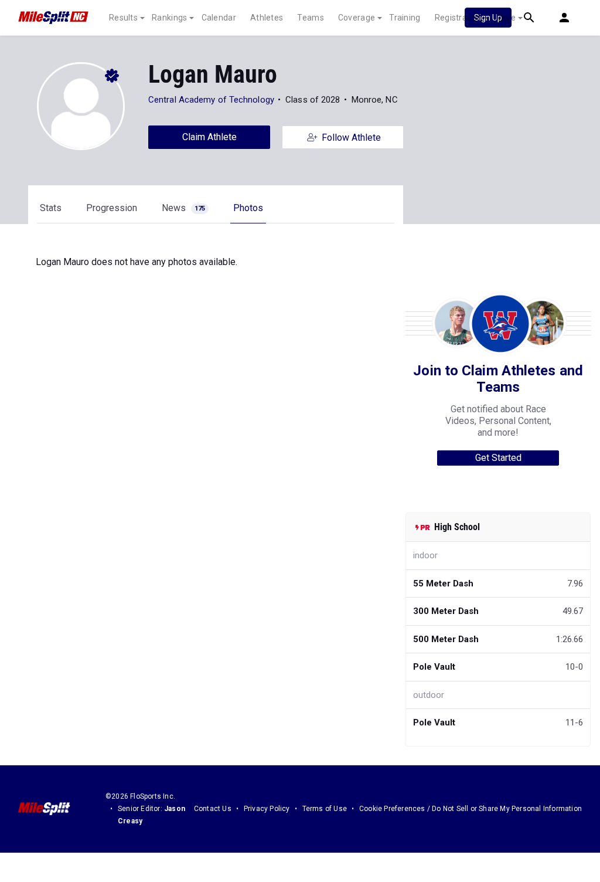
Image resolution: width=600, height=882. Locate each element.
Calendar (219, 17)
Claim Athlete (209, 137)
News (183, 207)
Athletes (266, 17)
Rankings (169, 17)
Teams (310, 17)
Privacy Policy (267, 809)
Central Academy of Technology (211, 99)
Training (404, 17)
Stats (51, 207)
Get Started (498, 457)
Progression (111, 207)
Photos (248, 207)
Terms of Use (324, 809)
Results (123, 17)
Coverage (356, 17)
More (506, 17)
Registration (458, 17)
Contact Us (212, 809)
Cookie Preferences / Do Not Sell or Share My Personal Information (470, 809)
